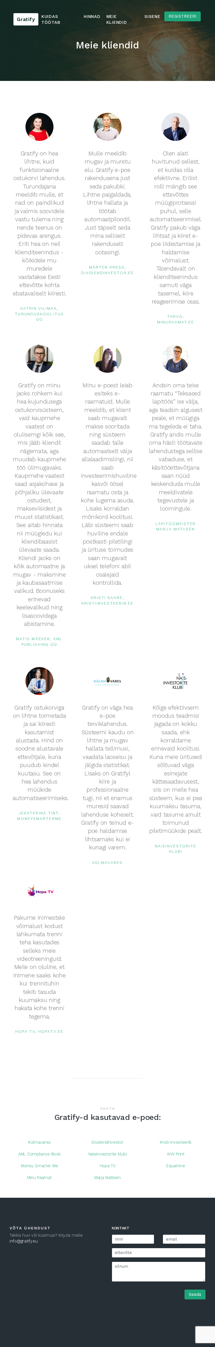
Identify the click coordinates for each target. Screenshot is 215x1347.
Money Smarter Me (39, 1165)
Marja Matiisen (107, 1177)
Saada (195, 1294)
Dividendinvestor (107, 1142)
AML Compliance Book (39, 1154)
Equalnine (175, 1165)
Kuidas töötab (50, 19)
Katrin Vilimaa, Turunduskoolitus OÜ (39, 313)
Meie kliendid (116, 19)
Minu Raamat (39, 1177)
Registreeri (183, 16)
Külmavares (107, 862)
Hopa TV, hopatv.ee (39, 1031)
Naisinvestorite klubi (107, 1154)
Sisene (152, 16)
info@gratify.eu (24, 1241)
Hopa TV (108, 1165)
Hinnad (92, 16)
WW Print (175, 1154)
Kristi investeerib (176, 1142)
